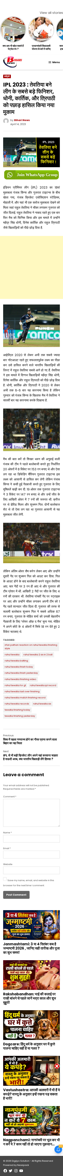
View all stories (51, 12)
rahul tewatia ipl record (43, 685)
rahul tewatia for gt (15, 685)
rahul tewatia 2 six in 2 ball (37, 654)
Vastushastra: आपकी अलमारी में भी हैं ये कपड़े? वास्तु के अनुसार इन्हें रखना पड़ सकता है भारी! (31, 1094)
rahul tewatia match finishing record (25, 697)
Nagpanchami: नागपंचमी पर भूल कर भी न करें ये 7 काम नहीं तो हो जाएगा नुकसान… (31, 1142)
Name (7, 832)
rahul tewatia (12, 654)
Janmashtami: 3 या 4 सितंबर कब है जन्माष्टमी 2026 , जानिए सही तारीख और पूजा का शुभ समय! (31, 948)
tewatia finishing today (17, 709)
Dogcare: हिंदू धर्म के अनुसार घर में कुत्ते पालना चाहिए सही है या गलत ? (29, 1046)
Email (7, 848)
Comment (9, 796)
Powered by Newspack (16, 1165)
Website (7, 864)
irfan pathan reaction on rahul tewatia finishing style (31, 646)
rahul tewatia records (17, 703)
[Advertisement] (31, 267)
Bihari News (22, 120)
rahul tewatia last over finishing (22, 691)
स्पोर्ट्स (7, 76)
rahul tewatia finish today (19, 666)
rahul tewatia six (42, 703)
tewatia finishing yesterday (20, 715)
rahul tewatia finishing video (20, 679)
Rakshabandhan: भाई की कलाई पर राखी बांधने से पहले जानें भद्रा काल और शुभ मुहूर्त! (29, 998)
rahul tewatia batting (16, 660)
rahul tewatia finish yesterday (21, 672)
